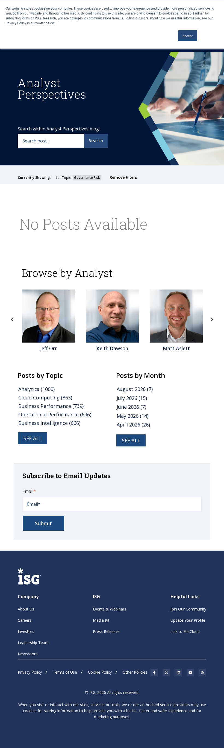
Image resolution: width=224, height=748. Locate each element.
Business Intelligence (49, 423)
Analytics (36, 389)
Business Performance (51, 406)
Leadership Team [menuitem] (33, 642)
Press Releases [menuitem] (106, 631)
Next (211, 319)
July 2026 (132, 398)
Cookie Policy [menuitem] (100, 672)
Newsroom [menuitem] (28, 653)
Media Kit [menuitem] (101, 620)
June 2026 (131, 407)
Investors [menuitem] (26, 631)
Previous (12, 319)
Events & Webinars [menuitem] (109, 609)
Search (96, 141)
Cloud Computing (45, 397)
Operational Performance (54, 414)
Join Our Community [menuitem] (188, 609)
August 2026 (135, 389)
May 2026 (132, 416)
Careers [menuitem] (24, 620)
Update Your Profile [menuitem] (187, 620)
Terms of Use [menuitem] (65, 672)
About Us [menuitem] (26, 609)
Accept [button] (187, 35)
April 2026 (133, 424)
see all (32, 438)
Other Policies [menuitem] (135, 672)
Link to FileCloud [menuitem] (185, 631)
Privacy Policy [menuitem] (30, 672)
